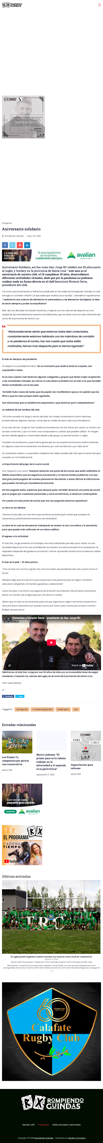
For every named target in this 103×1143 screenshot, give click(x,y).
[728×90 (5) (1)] (51, 260)
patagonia (21, 709)
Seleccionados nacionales (66, 1124)
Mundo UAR (28, 1124)
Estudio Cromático (77, 1138)
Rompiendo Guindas (43, 1138)
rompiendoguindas (42, 709)
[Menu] (99, 5)
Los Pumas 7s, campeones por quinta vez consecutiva (15, 761)
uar (76, 709)
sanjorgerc (63, 709)
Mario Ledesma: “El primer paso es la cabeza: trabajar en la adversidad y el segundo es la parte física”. (51, 762)
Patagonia (7, 223)
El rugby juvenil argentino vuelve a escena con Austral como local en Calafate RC (51, 957)
